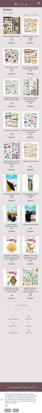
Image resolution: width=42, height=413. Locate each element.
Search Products (13, 319)
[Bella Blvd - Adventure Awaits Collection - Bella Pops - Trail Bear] (11, 277)
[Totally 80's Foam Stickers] (11, 119)
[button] (22, 4)
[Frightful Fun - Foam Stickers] (11, 56)
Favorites (29, 326)
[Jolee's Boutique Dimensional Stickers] (11, 213)
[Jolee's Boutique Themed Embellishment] (30, 183)
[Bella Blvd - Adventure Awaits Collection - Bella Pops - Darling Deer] (30, 244)
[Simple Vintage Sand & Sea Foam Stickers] (30, 119)
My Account (29, 319)
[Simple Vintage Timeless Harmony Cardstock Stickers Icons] (30, 87)
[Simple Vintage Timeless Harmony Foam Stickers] (11, 87)
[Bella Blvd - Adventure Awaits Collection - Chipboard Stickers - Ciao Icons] (30, 277)
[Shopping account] (26, 4)
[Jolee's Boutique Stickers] (30, 213)
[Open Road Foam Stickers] (30, 150)
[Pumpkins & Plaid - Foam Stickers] (30, 25)
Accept (7, 410)
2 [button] (19, 309)
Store (5, 13)
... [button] (25, 309)
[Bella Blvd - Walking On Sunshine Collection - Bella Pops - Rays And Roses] (11, 244)
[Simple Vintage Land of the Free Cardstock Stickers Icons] (11, 150)
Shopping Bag (13, 333)
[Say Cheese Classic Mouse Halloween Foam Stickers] (30, 56)
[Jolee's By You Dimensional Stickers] (11, 183)
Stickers (11, 13)
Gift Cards (29, 333)
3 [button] (22, 309)
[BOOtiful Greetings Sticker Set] (11, 25)
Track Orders (13, 326)
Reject (15, 410)
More (6, 405)
